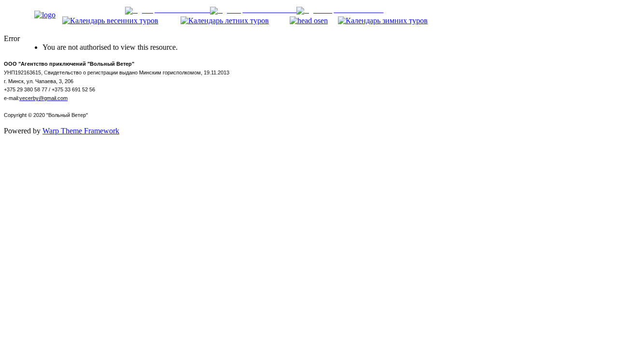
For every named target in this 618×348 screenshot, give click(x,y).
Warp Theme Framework (80, 131)
